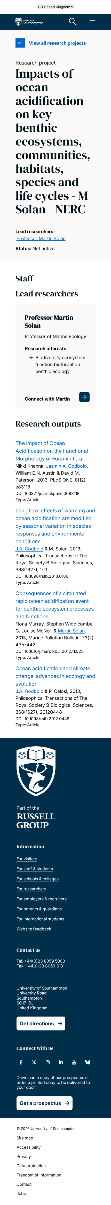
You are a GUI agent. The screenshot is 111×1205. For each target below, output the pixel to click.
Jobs (21, 1193)
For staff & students (35, 868)
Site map (25, 1137)
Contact (24, 1184)
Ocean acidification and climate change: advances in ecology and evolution (55, 676)
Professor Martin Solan (41, 238)
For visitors (27, 858)
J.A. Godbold (29, 548)
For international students (40, 918)
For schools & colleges (38, 878)
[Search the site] (73, 22)
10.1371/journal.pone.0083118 (52, 493)
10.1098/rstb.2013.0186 (46, 576)
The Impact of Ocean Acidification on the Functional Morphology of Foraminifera (51, 451)
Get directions (37, 1023)
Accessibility (29, 1147)
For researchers (31, 888)
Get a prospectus (40, 1103)
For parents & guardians (39, 908)
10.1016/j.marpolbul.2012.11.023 (54, 651)
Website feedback (34, 928)
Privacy (24, 1156)
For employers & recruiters (42, 898)
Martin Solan (71, 630)
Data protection (31, 1165)
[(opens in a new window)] (21, 1062)
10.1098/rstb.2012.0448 (47, 718)
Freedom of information (39, 1174)
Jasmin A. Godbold (66, 466)
